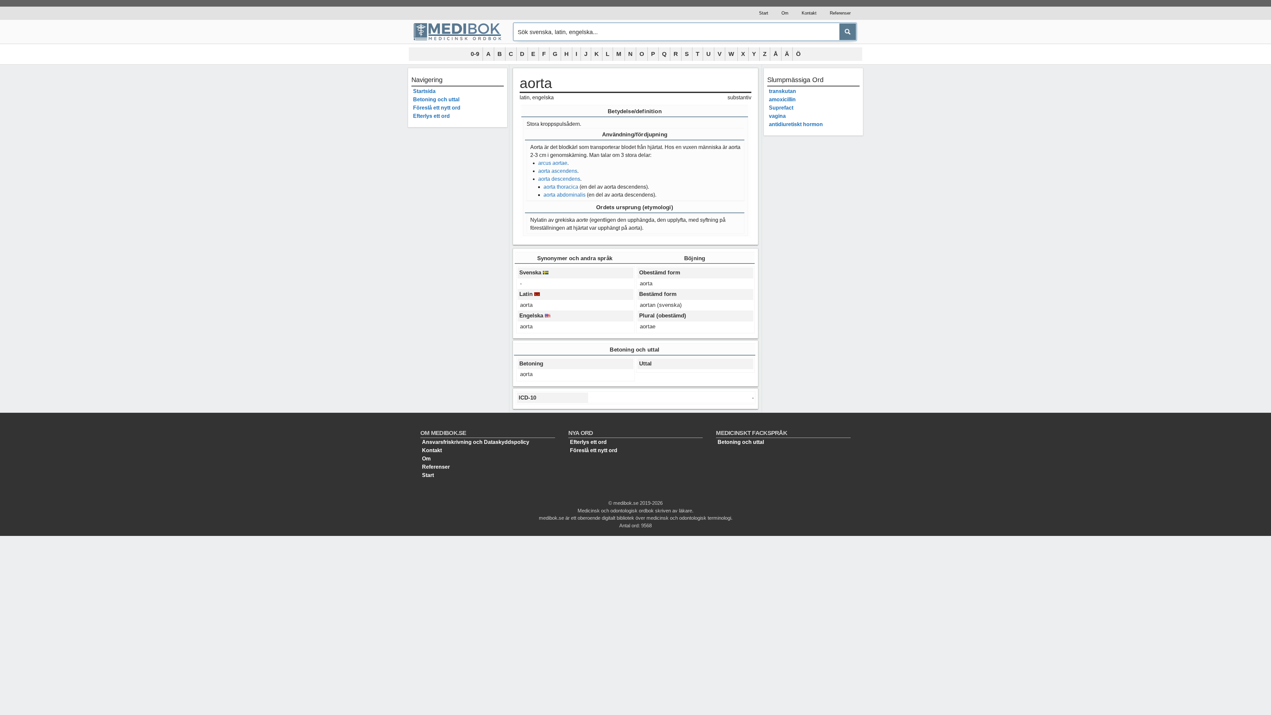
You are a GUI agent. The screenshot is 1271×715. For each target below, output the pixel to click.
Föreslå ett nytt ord (436, 108)
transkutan (782, 91)
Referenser (840, 13)
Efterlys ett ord (431, 116)
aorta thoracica (560, 187)
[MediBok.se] (460, 32)
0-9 (475, 54)
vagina (777, 116)
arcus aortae (552, 163)
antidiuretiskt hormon (796, 124)
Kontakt (809, 13)
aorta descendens (559, 179)
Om (784, 13)
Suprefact (781, 108)
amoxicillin (782, 99)
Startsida (424, 91)
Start (763, 13)
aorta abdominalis (564, 195)
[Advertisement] (457, 231)
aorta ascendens (557, 171)
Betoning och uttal (436, 99)
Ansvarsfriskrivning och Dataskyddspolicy (475, 442)
